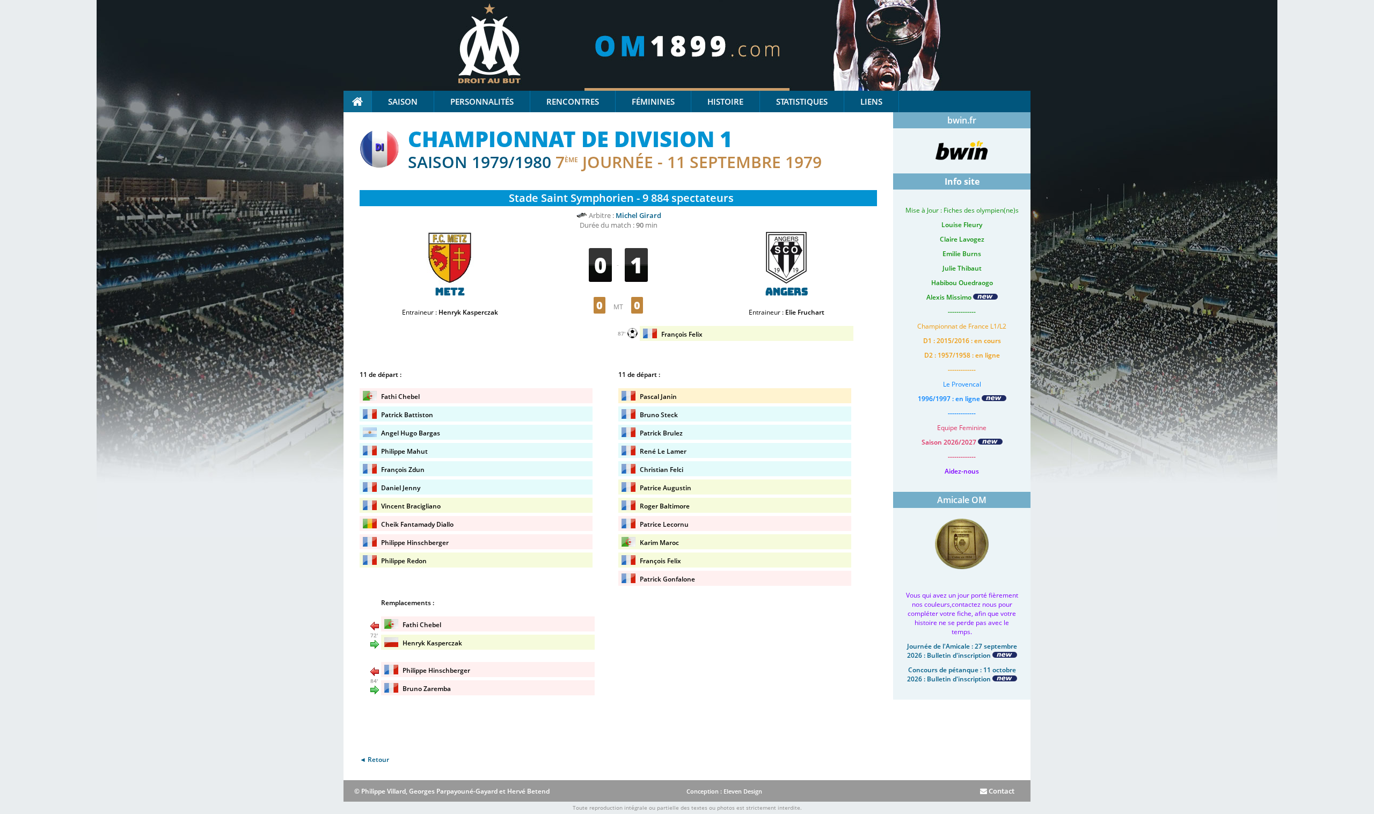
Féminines (653, 101)
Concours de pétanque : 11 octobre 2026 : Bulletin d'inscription (961, 674)
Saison (403, 101)
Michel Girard (638, 215)
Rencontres (572, 101)
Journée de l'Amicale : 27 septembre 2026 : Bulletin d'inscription (962, 651)
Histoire (725, 101)
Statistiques (802, 101)
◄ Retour (374, 759)
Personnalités (482, 101)
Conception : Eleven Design (724, 791)
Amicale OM (961, 500)
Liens (871, 101)
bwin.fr (961, 120)
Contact (1000, 791)
